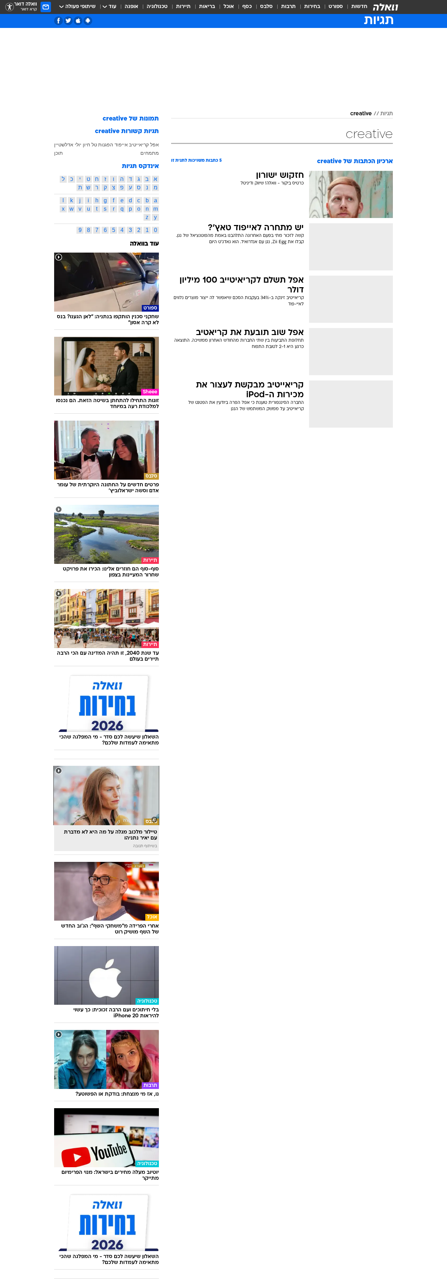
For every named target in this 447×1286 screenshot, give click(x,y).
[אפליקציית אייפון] (78, 20)
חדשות (359, 6)
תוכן (58, 153)
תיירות (183, 6)
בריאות (207, 6)
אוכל (229, 6)
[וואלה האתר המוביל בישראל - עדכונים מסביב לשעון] (385, 6)
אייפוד (121, 144)
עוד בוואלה (144, 244)
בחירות (312, 6)
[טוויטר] (68, 20)
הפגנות (105, 144)
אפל (154, 144)
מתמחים (149, 153)
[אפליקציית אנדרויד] (87, 20)
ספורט (336, 6)
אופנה (131, 6)
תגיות (386, 114)
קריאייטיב (139, 144)
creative (361, 114)
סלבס (266, 6)
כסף (247, 6)
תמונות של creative (131, 119)
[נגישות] (9, 7)
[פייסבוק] (58, 20)
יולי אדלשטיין (67, 144)
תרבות (288, 6)
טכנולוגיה (157, 6)
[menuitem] (355, 7)
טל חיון (90, 144)
